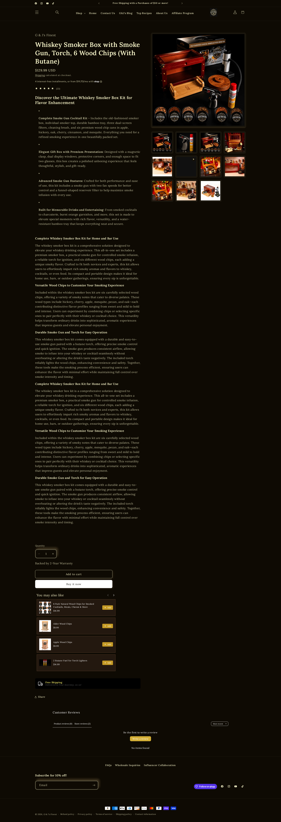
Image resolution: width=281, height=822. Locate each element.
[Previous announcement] (99, 3)
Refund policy (67, 814)
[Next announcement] (182, 3)
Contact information (145, 814)
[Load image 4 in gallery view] (234, 142)
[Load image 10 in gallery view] (210, 191)
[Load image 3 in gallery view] (210, 142)
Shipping (40, 75)
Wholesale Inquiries (127, 765)
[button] (37, 12)
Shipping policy (124, 814)
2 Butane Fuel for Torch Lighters (70, 660)
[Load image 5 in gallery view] (162, 166)
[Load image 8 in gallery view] (162, 191)
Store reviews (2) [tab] (82, 723)
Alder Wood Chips (62, 623)
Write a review (140, 738)
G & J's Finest (50, 814)
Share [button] (41, 696)
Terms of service (104, 814)
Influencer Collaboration (160, 765)
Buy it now (73, 584)
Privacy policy (85, 814)
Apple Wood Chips (62, 642)
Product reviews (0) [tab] (63, 723)
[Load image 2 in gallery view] (186, 142)
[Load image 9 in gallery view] (186, 191)
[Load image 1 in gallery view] (162, 142)
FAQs (108, 765)
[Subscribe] (94, 785)
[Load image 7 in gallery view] (234, 166)
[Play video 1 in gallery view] (186, 166)
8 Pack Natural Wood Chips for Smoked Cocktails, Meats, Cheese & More (73, 605)
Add (109, 607)
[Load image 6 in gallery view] (210, 166)
